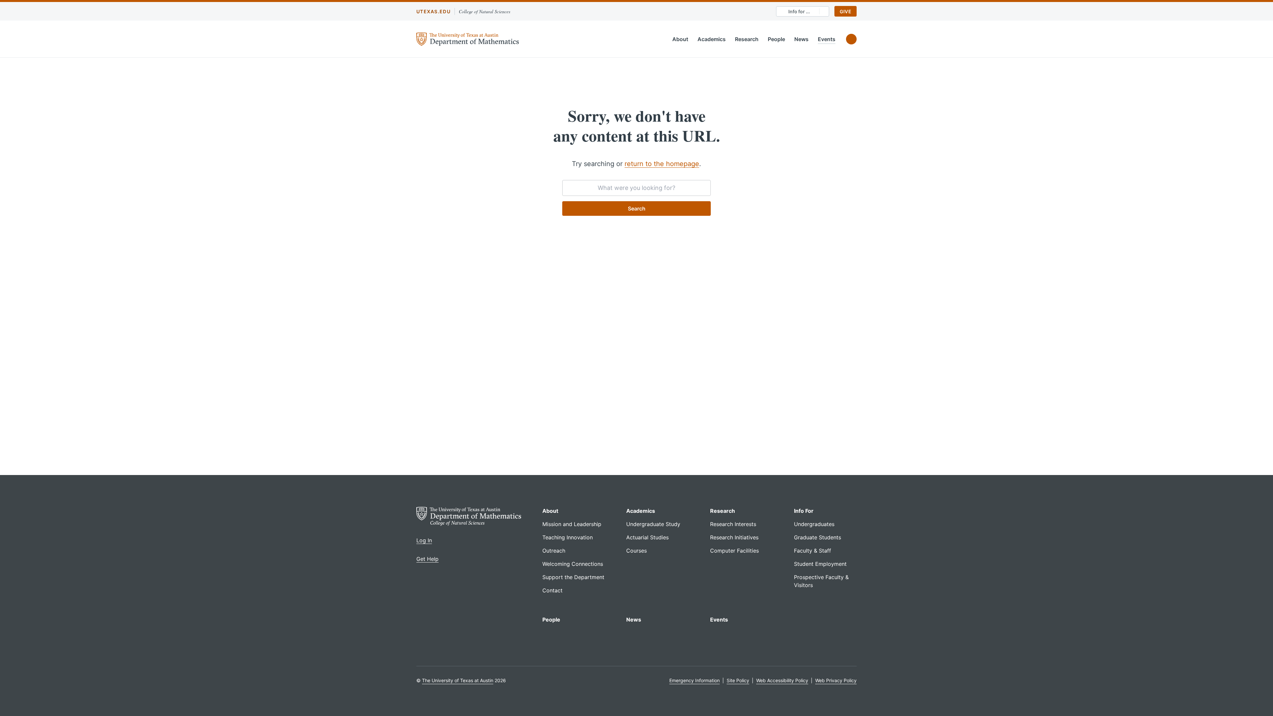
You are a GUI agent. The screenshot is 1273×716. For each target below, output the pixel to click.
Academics (711, 39)
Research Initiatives (734, 537)
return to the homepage (662, 164)
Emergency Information (694, 680)
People (776, 39)
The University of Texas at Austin (457, 680)
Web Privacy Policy (836, 680)
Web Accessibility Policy (782, 680)
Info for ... (799, 11)
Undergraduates (814, 524)
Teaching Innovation (567, 537)
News (801, 39)
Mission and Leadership (571, 524)
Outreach (553, 550)
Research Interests (733, 524)
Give (845, 11)
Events (826, 39)
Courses (636, 550)
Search (636, 208)
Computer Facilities (734, 550)
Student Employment (820, 564)
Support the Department (573, 577)
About (680, 39)
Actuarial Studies (647, 537)
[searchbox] (636, 188)
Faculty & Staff (812, 550)
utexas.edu (433, 11)
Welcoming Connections (572, 564)
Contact (552, 590)
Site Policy (738, 680)
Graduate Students (817, 537)
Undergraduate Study (653, 524)
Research (746, 39)
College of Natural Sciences (484, 11)
